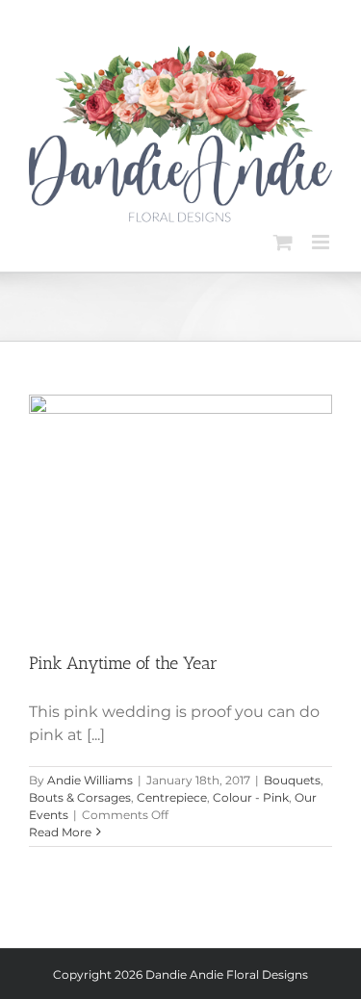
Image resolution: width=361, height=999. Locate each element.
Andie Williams (90, 780)
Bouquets (292, 780)
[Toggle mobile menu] (322, 242)
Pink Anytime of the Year (123, 663)
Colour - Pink (251, 797)
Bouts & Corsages (80, 797)
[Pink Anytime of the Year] (180, 508)
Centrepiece (172, 797)
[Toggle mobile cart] (283, 242)
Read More (60, 832)
